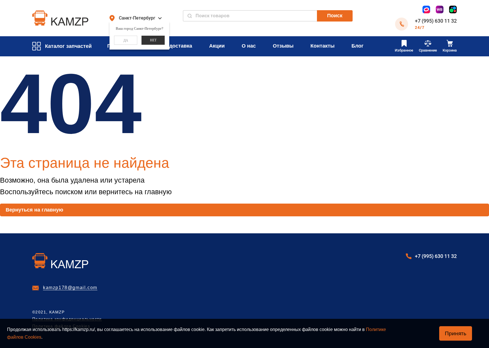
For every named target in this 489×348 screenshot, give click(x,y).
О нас (249, 46)
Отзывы (283, 46)
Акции (217, 46)
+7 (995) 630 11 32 (436, 21)
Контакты (322, 46)
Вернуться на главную (34, 210)
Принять (455, 333)
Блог (357, 46)
